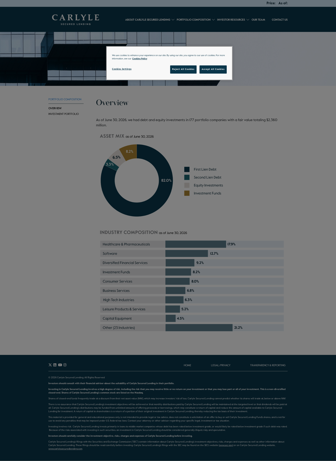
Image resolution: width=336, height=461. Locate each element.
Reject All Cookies (183, 69)
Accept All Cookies (213, 69)
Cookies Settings (121, 69)
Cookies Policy (139, 59)
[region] (169, 63)
